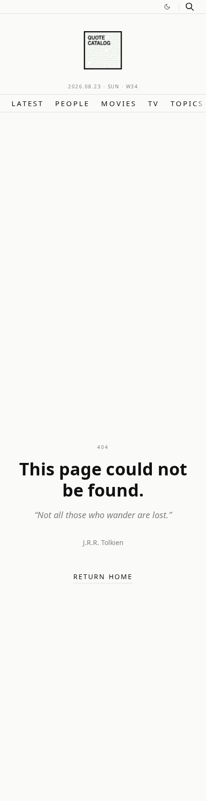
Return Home (103, 576)
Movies (119, 103)
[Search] (190, 7)
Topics (187, 103)
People (72, 103)
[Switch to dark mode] (167, 6)
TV (153, 103)
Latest (27, 103)
